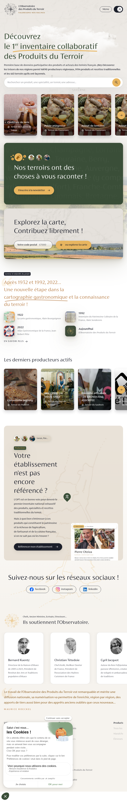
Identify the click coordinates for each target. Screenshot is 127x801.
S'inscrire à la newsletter (31, 190)
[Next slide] (121, 115)
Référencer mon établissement (35, 547)
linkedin (93, 589)
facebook (40, 589)
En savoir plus (14, 341)
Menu (106, 9)
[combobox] (63, 82)
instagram (67, 589)
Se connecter (118, 9)
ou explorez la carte (76, 245)
